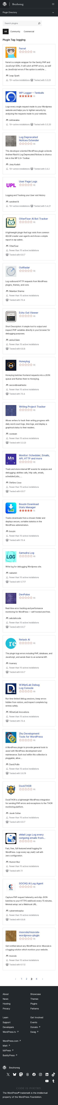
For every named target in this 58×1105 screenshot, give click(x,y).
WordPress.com (12, 1041)
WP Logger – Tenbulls (31, 92)
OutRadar (24, 267)
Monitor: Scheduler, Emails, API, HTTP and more (34, 457)
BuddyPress (10, 1055)
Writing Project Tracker (32, 406)
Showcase (35, 994)
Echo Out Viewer (28, 312)
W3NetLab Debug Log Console (29, 686)
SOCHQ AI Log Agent (31, 883)
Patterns (34, 1008)
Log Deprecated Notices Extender (29, 139)
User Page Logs (28, 181)
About (6, 994)
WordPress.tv (11, 1032)
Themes (34, 999)
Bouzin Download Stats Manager (29, 506)
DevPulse (24, 594)
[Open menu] (53, 4)
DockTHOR (25, 785)
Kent (15, 979)
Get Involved (36, 1017)
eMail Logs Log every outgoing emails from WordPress (31, 836)
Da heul (42, 979)
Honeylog (24, 361)
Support (7, 1022)
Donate (35, 1027)
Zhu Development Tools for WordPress (31, 735)
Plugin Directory (10, 12)
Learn (5, 1017)
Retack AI (24, 639)
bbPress (8, 1050)
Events (33, 1022)
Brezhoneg (14, 1067)
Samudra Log (26, 552)
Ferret (22, 48)
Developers (8, 1027)
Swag (34, 1032)
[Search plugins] (39, 23)
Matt (6, 1045)
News (5, 999)
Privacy (6, 1008)
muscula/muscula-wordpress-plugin (29, 934)
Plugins (33, 1003)
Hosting (6, 1003)
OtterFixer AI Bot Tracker (33, 218)
